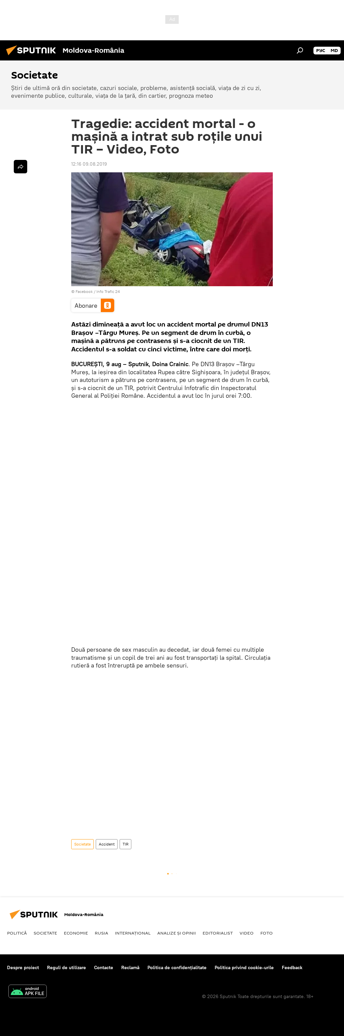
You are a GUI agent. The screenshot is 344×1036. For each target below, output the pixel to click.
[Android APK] (27, 992)
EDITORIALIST (218, 933)
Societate (82, 844)
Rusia (101, 933)
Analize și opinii (176, 933)
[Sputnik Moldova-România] (32, 56)
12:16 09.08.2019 (89, 164)
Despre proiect (23, 967)
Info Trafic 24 (108, 291)
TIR (125, 844)
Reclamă (130, 967)
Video (247, 933)
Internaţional (132, 933)
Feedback (292, 967)
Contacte (103, 967)
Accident (107, 844)
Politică (17, 933)
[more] (20, 166)
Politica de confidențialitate (177, 967)
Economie (76, 933)
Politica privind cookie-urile (244, 967)
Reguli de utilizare (66, 967)
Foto (266, 933)
